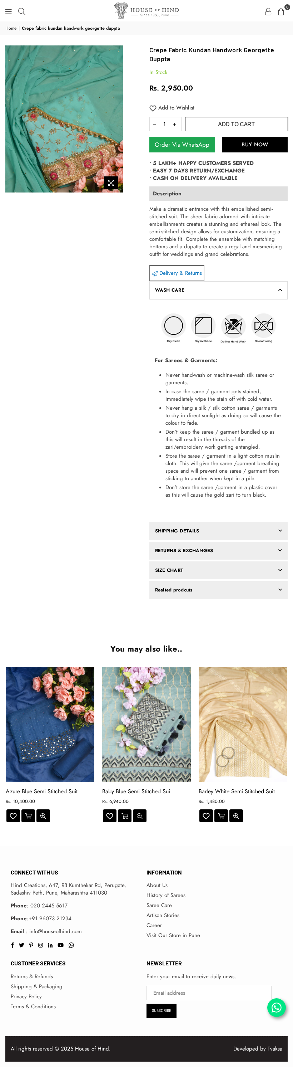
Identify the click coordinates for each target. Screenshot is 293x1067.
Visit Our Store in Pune (173, 935)
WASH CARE (169, 290)
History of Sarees (165, 895)
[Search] (22, 10)
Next (285, 746)
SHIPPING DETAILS (177, 530)
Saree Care (159, 905)
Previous (8, 746)
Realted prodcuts (174, 589)
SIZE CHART (169, 570)
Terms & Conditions (33, 1006)
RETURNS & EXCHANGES (184, 550)
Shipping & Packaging (37, 986)
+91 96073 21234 (50, 918)
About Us (157, 885)
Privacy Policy (26, 996)
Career (154, 925)
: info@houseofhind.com (53, 931)
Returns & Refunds (32, 976)
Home (10, 28)
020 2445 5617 (49, 906)
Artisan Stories (162, 915)
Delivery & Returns (180, 273)
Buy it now (254, 144)
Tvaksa (275, 1049)
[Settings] (268, 10)
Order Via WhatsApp (182, 144)
